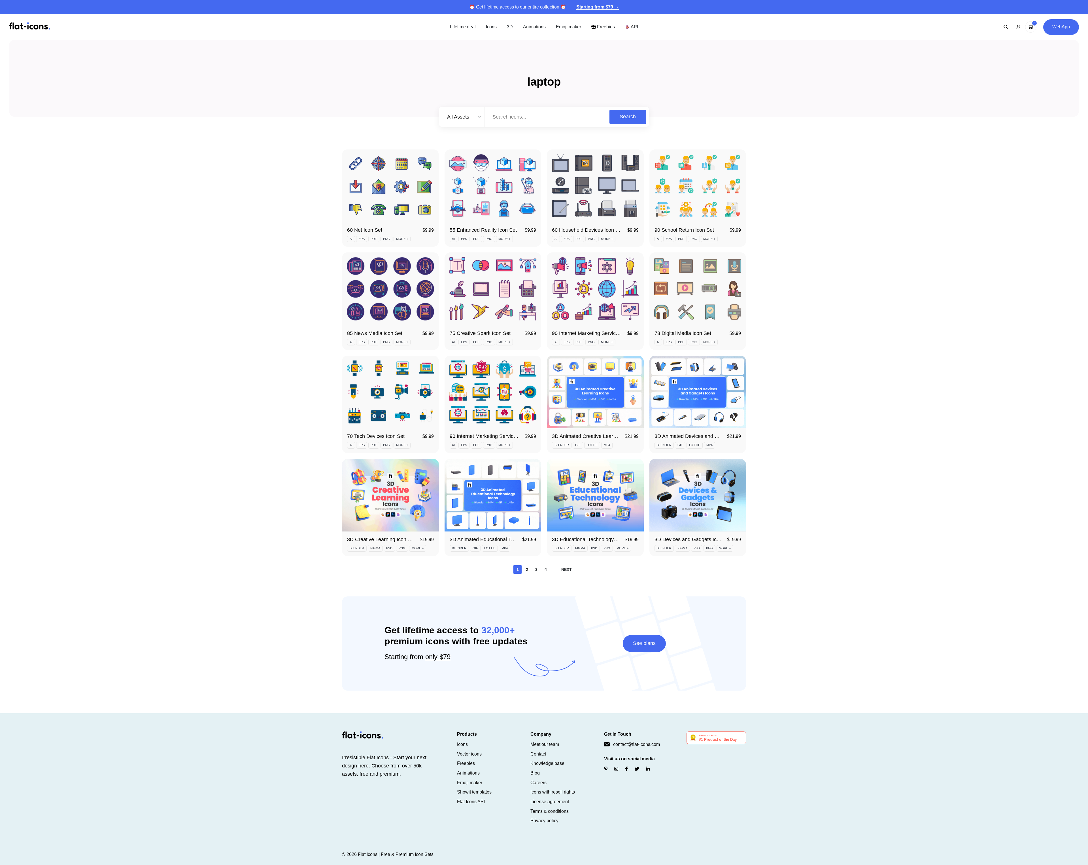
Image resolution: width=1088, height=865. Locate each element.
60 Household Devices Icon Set (587, 230)
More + (402, 238)
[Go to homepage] (29, 26)
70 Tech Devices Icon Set (376, 436)
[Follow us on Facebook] (626, 769)
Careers (538, 782)
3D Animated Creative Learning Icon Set (597, 436)
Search (628, 116)
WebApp (1061, 26)
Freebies (605, 26)
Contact (538, 754)
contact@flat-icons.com (636, 744)
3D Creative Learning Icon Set (381, 539)
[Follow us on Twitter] (637, 769)
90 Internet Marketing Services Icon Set (596, 333)
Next (566, 569)
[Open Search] (1006, 27)
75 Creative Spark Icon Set (480, 333)
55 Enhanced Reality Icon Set (483, 230)
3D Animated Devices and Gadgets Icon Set (704, 436)
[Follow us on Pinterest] (605, 769)
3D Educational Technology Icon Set (593, 539)
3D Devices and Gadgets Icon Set (692, 539)
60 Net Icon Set (364, 230)
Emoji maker (568, 26)
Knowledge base (547, 763)
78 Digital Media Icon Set (682, 333)
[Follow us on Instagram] (616, 769)
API (634, 26)
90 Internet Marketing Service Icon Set (493, 436)
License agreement (549, 801)
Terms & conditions (549, 811)
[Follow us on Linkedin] (648, 769)
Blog (535, 773)
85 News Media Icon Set (374, 333)
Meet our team (544, 744)
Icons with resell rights (552, 792)
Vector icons (469, 754)
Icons (491, 26)
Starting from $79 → (597, 7)
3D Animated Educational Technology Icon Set (502, 539)
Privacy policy (544, 820)
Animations (534, 26)
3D (510, 26)
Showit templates (474, 792)
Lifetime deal (463, 26)
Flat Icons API (471, 801)
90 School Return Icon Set (684, 230)
